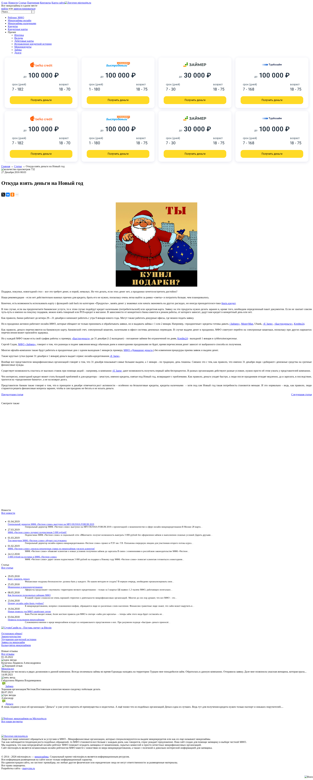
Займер (9, 686)
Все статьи (7, 567)
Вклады (18, 38)
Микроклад (7, 668)
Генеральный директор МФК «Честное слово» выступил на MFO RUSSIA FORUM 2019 (51, 524)
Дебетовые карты (24, 41)
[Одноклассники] (12, 195)
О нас (4, 2)
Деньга (9, 703)
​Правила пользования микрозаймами (26, 619)
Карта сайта (58, 2)
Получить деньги (41, 100)
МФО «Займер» (27, 344)
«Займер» (234, 323)
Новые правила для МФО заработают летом (29, 611)
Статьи (22, 2)
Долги (17, 52)
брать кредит (228, 303)
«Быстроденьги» (283, 323)
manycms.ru (28, 768)
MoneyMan (247, 323)
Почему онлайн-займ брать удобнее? (26, 603)
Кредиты (13, 26)
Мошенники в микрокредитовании (25, 587)
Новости (13, 2)
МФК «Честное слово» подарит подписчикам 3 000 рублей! (37, 532)
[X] (3, 195)
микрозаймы (42, 756)
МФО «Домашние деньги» (138, 350)
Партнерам (33, 2)
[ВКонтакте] (8, 195)
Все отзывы (7, 654)
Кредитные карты (18, 29)
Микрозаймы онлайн (19, 20)
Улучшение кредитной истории (18, 639)
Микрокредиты (22, 46)
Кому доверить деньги (19, 579)
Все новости (8, 513)
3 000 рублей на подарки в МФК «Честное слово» (32, 557)
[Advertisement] (99, 454)
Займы (18, 49)
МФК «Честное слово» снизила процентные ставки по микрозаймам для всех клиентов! (51, 548)
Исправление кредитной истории (33, 44)
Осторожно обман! (11, 633)
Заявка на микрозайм (13, 642)
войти (4, 8)
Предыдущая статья (12, 394)
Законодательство (11, 636)
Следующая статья (301, 394)
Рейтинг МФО (16, 17)
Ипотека (19, 35)
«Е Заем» (268, 323)
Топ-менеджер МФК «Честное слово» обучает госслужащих (37, 540)
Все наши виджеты (12, 721)
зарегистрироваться (24, 8)
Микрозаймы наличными (22, 23)
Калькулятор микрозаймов (16, 645)
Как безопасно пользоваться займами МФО (29, 595)
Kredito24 (299, 323)
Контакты (45, 2)
